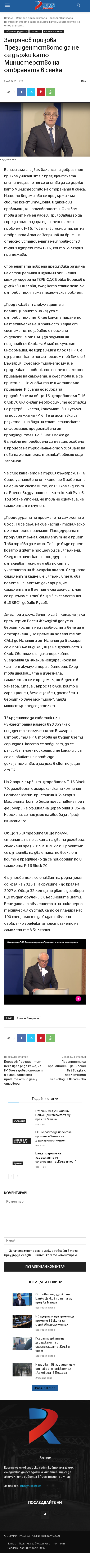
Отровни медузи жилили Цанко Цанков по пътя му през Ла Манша (53, 1115)
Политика (36, 31)
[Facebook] (21, 92)
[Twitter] (31, 92)
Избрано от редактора (31, 18)
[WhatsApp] (50, 92)
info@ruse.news (30, 1486)
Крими (18, 1163)
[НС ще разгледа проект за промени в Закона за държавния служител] (22, 1137)
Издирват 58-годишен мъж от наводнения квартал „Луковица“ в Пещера (55, 1368)
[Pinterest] (41, 92)
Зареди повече (43, 1388)
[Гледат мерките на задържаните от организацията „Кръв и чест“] (22, 1158)
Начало (9, 18)
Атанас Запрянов (28, 1018)
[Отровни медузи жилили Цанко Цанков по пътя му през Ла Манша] (22, 1116)
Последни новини (53, 31)
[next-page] (17, 1176)
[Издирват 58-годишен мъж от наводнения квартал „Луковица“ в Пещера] (22, 1369)
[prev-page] (11, 1176)
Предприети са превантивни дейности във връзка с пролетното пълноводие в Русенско (67, 1070)
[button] (79, 6)
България (19, 1120)
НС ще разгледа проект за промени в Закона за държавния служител (53, 1136)
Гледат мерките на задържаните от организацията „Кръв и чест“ (55, 1157)
